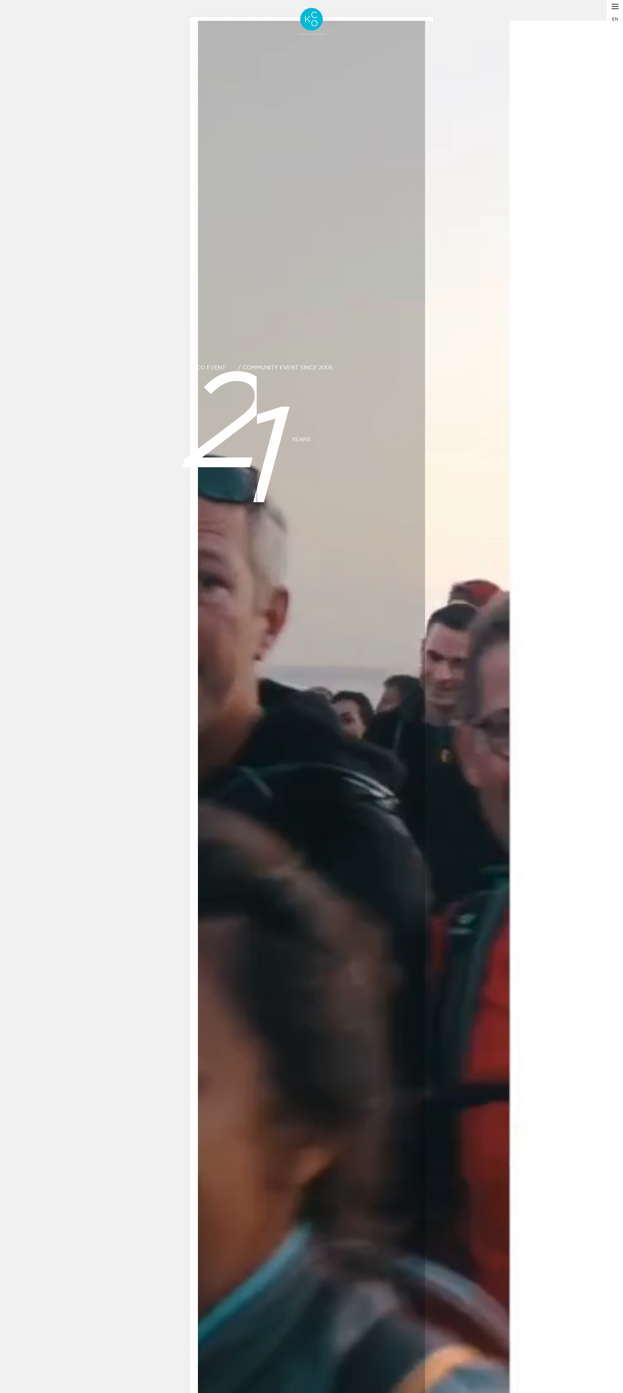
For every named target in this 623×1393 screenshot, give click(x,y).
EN (615, 19)
